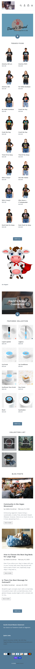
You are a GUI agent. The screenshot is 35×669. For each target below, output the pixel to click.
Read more (8, 522)
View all (17, 239)
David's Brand (19, 663)
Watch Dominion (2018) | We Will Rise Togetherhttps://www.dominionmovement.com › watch (18, 642)
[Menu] (32, 5)
